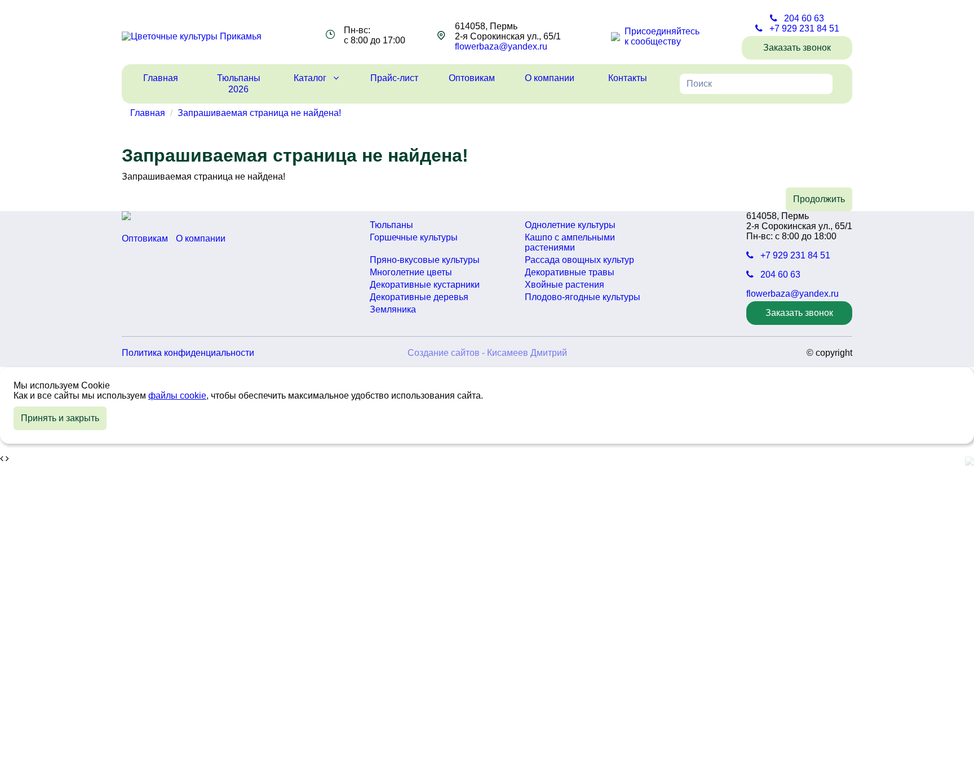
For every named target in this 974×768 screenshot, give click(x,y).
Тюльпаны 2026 (238, 83)
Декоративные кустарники (425, 284)
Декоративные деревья (419, 297)
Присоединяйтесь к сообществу (662, 36)
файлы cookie (177, 395)
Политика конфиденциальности (188, 353)
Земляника (393, 309)
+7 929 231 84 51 (803, 28)
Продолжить (819, 199)
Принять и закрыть (60, 418)
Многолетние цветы (411, 272)
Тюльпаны (391, 225)
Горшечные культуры (414, 237)
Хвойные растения (564, 284)
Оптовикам (472, 78)
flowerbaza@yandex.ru (501, 46)
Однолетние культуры (570, 225)
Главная (160, 78)
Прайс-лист (394, 78)
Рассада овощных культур (579, 260)
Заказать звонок (797, 47)
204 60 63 (803, 18)
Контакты (627, 78)
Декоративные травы (569, 272)
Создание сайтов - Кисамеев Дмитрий (487, 353)
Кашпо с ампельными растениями (570, 242)
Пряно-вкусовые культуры (425, 260)
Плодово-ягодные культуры (582, 297)
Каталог (311, 78)
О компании (549, 78)
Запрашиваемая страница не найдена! (259, 113)
